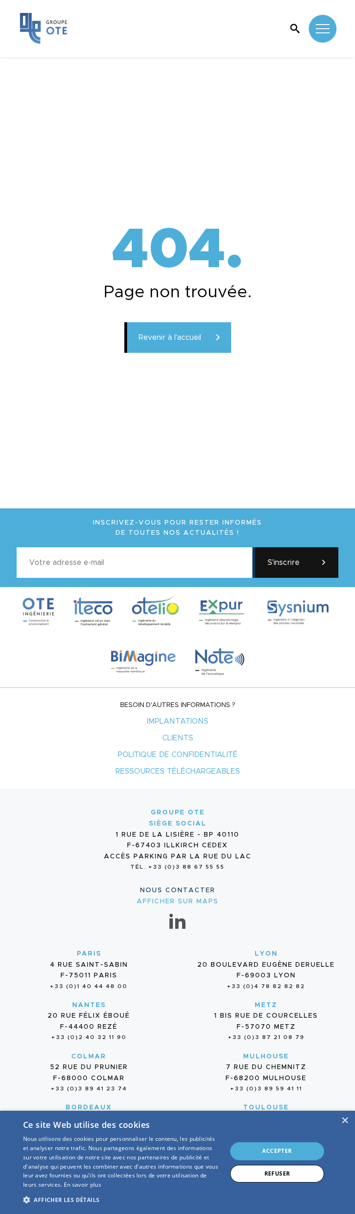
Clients (177, 738)
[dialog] (177, 1162)
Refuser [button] (277, 1173)
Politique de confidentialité (178, 754)
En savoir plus (82, 1185)
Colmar (88, 1056)
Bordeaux (89, 1107)
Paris (89, 954)
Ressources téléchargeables (178, 771)
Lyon (266, 954)
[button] (122, 1199)
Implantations (177, 721)
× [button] (344, 1120)
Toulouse (266, 1107)
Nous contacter (177, 890)
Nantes (89, 1005)
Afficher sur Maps (178, 901)
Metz (266, 1005)
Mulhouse (266, 1056)
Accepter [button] (277, 1151)
